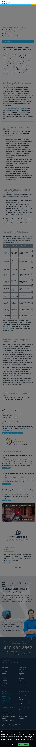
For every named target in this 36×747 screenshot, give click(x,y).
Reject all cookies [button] (12, 744)
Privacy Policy (4, 741)
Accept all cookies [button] (23, 744)
